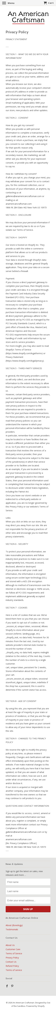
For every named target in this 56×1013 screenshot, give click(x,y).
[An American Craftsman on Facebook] (7, 986)
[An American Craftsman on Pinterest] (12, 986)
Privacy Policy (12, 957)
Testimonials (12, 929)
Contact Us (11, 961)
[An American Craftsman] (28, 17)
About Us (10, 945)
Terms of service (14, 970)
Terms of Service (14, 953)
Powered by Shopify (35, 1006)
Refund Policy (12, 965)
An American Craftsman (23, 1002)
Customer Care (13, 949)
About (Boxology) (14, 925)
